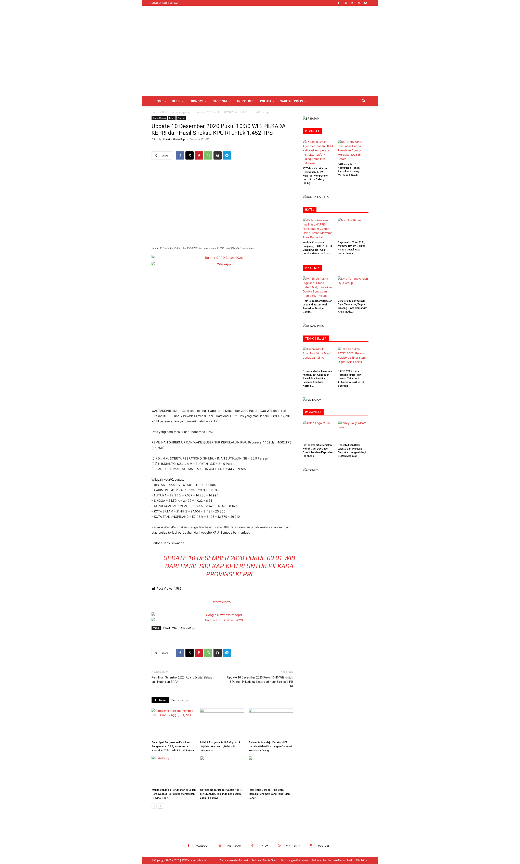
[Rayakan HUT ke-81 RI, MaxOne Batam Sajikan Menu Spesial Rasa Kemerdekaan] (353, 228)
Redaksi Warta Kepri (174, 139)
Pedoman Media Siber (264, 860)
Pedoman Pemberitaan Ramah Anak (332, 860)
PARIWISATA (313, 412)
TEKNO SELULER (315, 338)
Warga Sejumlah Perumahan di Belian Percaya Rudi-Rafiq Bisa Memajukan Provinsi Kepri (174, 793)
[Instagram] (345, 3)
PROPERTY (312, 268)
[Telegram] (227, 155)
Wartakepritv (222, 602)
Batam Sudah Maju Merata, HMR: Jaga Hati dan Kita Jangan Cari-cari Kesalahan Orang (270, 746)
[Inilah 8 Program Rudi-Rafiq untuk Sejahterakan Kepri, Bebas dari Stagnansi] (222, 724)
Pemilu (181, 117)
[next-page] (160, 806)
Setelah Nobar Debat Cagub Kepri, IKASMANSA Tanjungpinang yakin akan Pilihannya (221, 793)
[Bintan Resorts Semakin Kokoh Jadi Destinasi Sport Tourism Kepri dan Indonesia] (318, 431)
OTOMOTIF (312, 131)
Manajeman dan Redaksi (234, 860)
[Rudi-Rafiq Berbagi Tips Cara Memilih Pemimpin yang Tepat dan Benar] (271, 771)
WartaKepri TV (291, 101)
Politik (265, 101)
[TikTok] (352, 3)
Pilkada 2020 (170, 628)
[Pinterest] (199, 155)
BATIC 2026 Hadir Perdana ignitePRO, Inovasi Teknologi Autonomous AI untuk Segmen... (351, 378)
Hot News (160, 700)
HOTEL (309, 209)
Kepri (176, 101)
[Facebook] (339, 3)
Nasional (220, 101)
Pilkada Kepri (188, 628)
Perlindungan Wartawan (294, 860)
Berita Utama (170, 112)
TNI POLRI (244, 101)
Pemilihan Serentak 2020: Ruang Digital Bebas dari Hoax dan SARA (182, 680)
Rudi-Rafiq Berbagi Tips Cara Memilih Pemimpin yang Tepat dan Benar (269, 793)
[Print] (217, 155)
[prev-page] (154, 806)
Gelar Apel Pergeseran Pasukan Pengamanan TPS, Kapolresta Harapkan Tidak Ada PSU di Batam (173, 746)
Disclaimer (362, 860)
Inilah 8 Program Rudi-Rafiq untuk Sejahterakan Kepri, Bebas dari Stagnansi (220, 746)
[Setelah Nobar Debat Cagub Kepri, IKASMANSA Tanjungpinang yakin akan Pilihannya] (222, 771)
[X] (189, 155)
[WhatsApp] (359, 3)
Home (158, 101)
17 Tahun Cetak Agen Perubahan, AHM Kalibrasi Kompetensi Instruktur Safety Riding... (315, 175)
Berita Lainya (179, 700)
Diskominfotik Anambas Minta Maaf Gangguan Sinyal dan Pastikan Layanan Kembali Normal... (317, 378)
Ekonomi (196, 101)
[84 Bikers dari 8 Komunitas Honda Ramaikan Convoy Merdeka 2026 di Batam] (353, 150)
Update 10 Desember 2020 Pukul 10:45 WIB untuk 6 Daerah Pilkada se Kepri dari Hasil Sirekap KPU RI (260, 682)
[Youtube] (365, 3)
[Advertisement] (294, 20)
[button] (363, 101)
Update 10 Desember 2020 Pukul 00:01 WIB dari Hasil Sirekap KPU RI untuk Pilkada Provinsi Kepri (229, 566)
